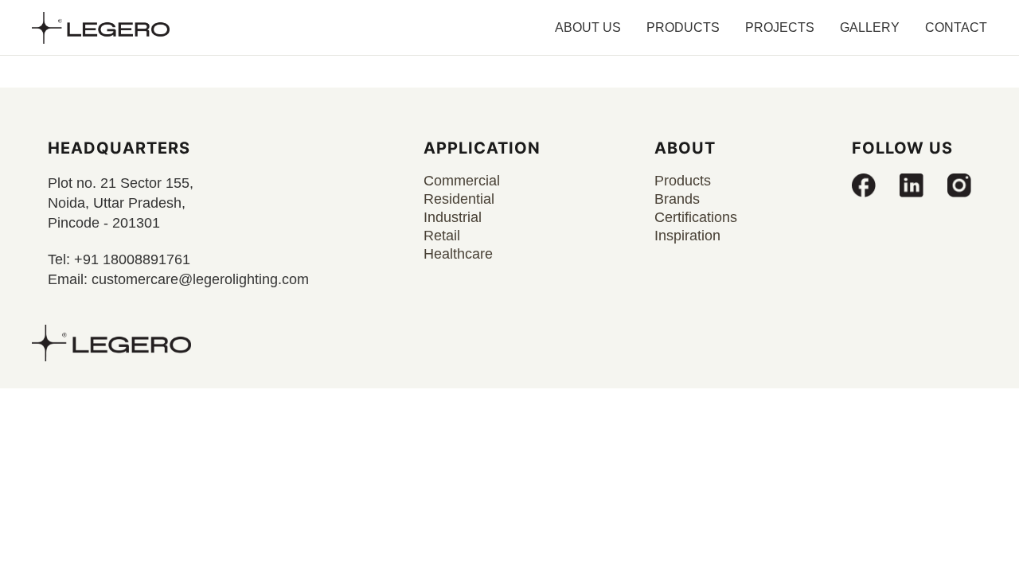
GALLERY (870, 27)
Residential (459, 199)
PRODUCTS (683, 27)
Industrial (453, 217)
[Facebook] (864, 185)
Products (682, 181)
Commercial (462, 181)
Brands (677, 199)
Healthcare (458, 254)
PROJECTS (779, 27)
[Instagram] (959, 185)
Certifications (695, 217)
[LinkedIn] (911, 185)
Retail (442, 236)
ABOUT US (588, 27)
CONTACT (956, 27)
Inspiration (687, 236)
